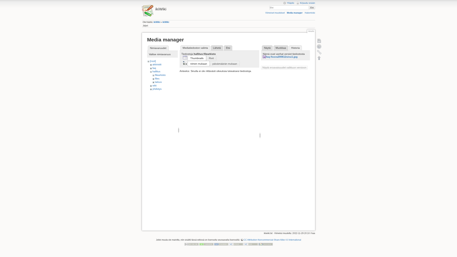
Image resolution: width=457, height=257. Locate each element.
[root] (153, 61)
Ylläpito (290, 3)
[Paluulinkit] (319, 52)
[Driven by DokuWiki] (265, 244)
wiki (154, 85)
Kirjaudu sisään (307, 3)
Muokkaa (281, 47)
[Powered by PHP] (221, 244)
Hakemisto (310, 13)
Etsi (312, 7)
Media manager (295, 13)
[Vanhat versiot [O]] (319, 46)
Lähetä (217, 47)
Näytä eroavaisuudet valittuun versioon (284, 67)
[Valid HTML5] (236, 244)
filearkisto (160, 75)
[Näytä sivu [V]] (319, 41)
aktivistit (156, 64)
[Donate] (206, 244)
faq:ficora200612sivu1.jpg (282, 56)
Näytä (267, 47)
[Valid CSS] (251, 244)
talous (158, 81)
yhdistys (157, 88)
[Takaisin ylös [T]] (319, 58)
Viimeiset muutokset (275, 13)
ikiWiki (157, 22)
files (157, 78)
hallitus (156, 71)
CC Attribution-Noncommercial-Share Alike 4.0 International (272, 240)
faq (154, 68)
